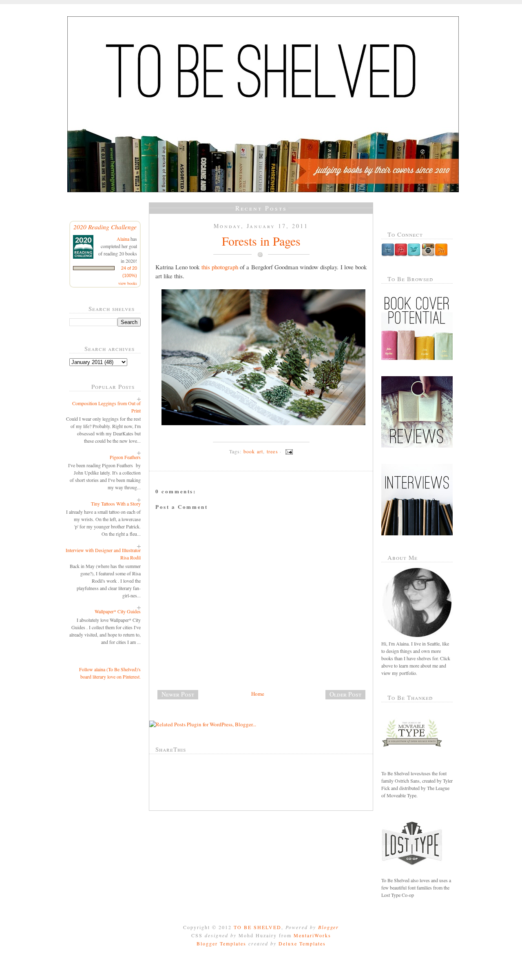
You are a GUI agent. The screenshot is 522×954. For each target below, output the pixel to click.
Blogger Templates (221, 943)
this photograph (219, 267)
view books (127, 283)
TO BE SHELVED (257, 927)
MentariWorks (312, 935)
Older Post (345, 694)
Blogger (328, 927)
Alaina (123, 238)
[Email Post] (288, 451)
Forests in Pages (261, 241)
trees (272, 451)
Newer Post (177, 694)
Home (257, 693)
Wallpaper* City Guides (118, 611)
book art (253, 451)
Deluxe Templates (302, 943)
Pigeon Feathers (125, 457)
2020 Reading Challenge (105, 226)
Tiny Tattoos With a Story (116, 503)
